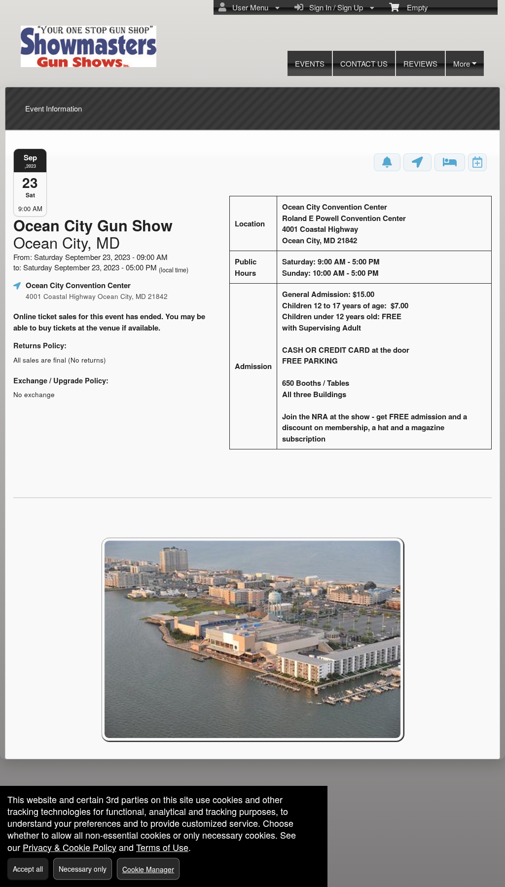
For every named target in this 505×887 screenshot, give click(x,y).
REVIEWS (420, 63)
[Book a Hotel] (450, 162)
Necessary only (83, 869)
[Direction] (417, 162)
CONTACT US (364, 63)
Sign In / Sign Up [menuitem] (334, 7)
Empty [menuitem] (413, 7)
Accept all (28, 869)
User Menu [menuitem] (248, 7)
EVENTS (310, 63)
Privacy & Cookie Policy (69, 847)
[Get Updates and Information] (387, 162)
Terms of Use (162, 847)
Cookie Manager (148, 869)
